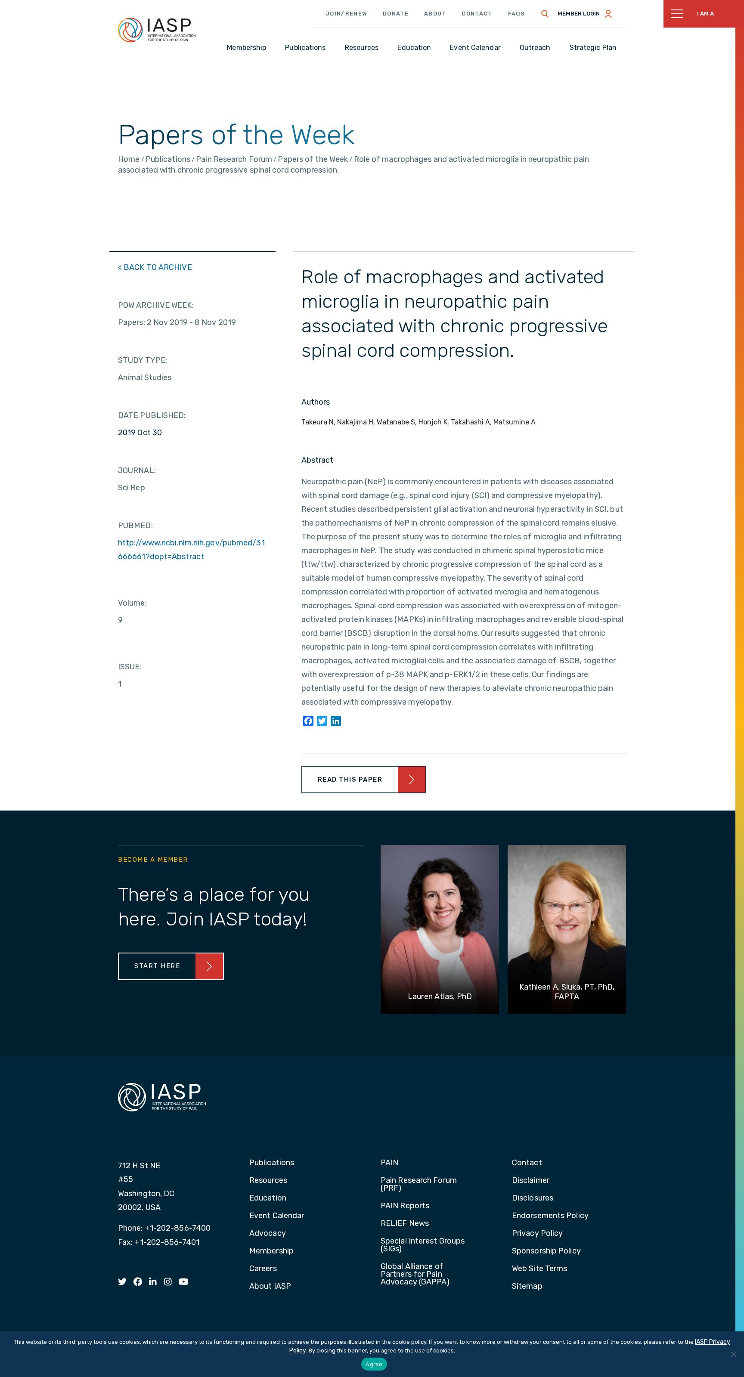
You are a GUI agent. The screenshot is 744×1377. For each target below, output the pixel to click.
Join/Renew (346, 13)
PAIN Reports (405, 1206)
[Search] (545, 14)
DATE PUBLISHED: (152, 415)
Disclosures (532, 1198)
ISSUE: (130, 666)
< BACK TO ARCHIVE (155, 267)
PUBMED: (135, 525)
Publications (271, 1163)
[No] (733, 1354)
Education (267, 1198)
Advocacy (267, 1233)
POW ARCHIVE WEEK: (156, 305)
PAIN (389, 1163)
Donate (396, 13)
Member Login (579, 13)
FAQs (516, 13)
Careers (263, 1269)
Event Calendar (276, 1216)
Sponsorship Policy (546, 1251)
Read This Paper (350, 779)
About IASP (270, 1286)
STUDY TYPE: (142, 360)
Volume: (132, 603)
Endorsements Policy (550, 1216)
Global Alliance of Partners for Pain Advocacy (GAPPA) (415, 1275)
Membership (271, 1251)
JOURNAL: (137, 470)
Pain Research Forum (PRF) (419, 1184)
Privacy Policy (537, 1233)
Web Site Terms (539, 1269)
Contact (477, 13)
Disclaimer (530, 1180)
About (435, 13)
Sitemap (527, 1286)
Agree (374, 1364)
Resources (268, 1180)
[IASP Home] (156, 29)
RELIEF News (405, 1223)
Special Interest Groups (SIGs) (423, 1245)
